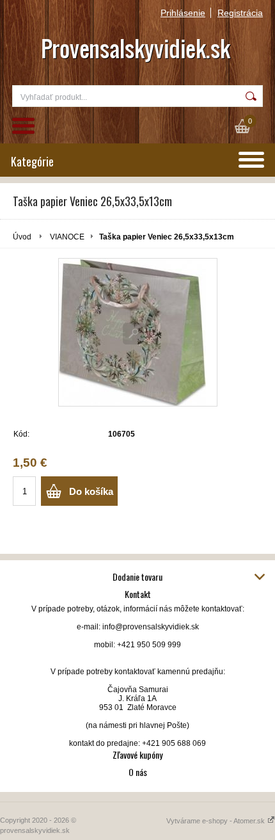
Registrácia (240, 13)
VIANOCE (67, 236)
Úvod (22, 236)
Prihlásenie (183, 13)
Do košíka (91, 491)
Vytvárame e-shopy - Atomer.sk (216, 821)
